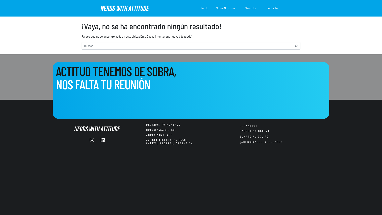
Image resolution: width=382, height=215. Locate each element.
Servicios (251, 8)
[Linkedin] (103, 140)
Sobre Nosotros (225, 8)
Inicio (204, 8)
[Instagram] (92, 140)
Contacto (272, 8)
